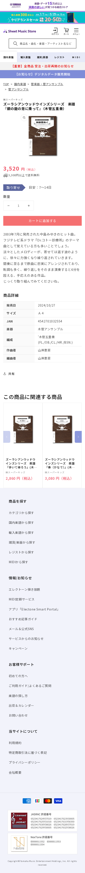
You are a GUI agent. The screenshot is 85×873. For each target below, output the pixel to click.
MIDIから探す (18, 562)
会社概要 (15, 772)
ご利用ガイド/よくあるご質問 (30, 685)
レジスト (59, 57)
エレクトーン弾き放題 (24, 589)
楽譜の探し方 (18, 695)
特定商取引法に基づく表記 (28, 752)
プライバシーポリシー (25, 762)
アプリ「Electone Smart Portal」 (34, 609)
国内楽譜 (8, 57)
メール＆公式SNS (21, 629)
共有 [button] (11, 373)
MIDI (76, 57)
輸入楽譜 (25, 57)
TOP (6, 84)
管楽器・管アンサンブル (47, 84)
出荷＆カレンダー (21, 705)
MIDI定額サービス (22, 599)
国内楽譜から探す (21, 522)
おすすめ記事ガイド (23, 619)
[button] (76, 30)
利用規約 (15, 743)
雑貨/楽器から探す (22, 542)
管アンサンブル (18, 89)
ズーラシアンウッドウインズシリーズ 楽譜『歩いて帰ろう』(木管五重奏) (21, 464)
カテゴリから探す (21, 512)
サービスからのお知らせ (26, 638)
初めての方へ (18, 676)
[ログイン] (55, 30)
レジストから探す (21, 552)
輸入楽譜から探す (21, 532)
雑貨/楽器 (42, 57)
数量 (6, 196)
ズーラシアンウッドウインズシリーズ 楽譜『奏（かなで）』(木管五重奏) (60, 464)
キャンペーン (18, 648)
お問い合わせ (18, 715)
